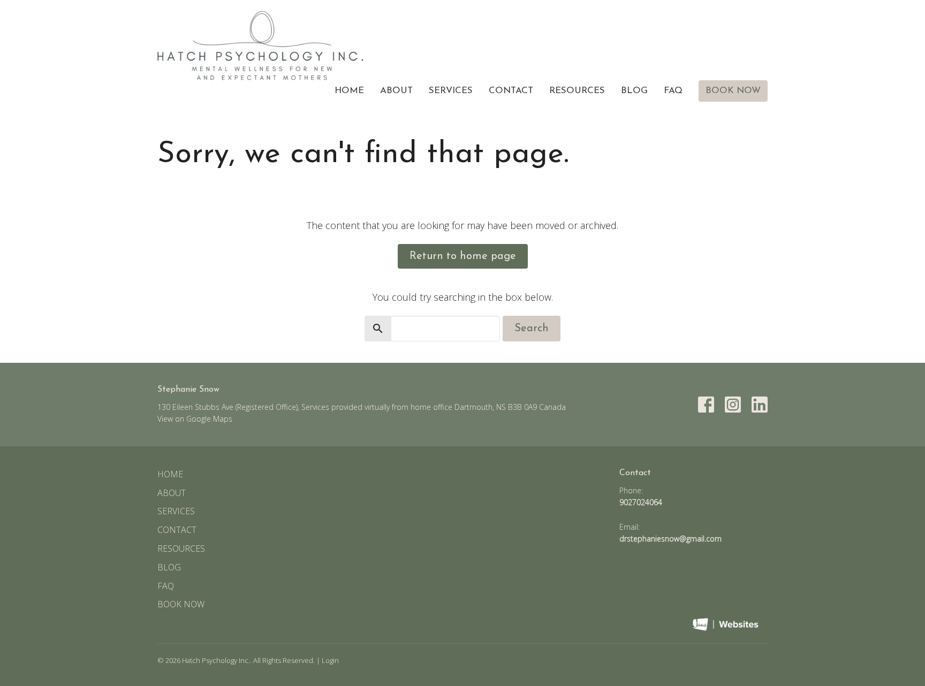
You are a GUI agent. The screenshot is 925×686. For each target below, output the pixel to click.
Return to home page (463, 256)
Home (349, 90)
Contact (511, 90)
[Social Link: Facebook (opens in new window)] (706, 405)
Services (451, 90)
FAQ (673, 90)
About (396, 90)
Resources (577, 90)
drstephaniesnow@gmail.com (670, 538)
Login (330, 660)
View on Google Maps (194, 419)
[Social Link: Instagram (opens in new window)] (733, 405)
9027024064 (640, 502)
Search (531, 328)
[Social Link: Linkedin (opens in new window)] (760, 405)
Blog (634, 90)
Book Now (733, 90)
